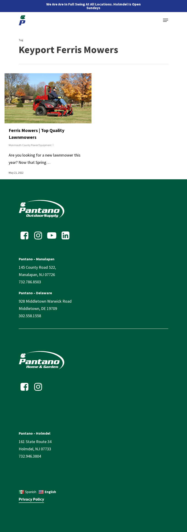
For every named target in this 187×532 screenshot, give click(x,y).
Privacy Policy (31, 499)
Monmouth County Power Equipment (30, 145)
